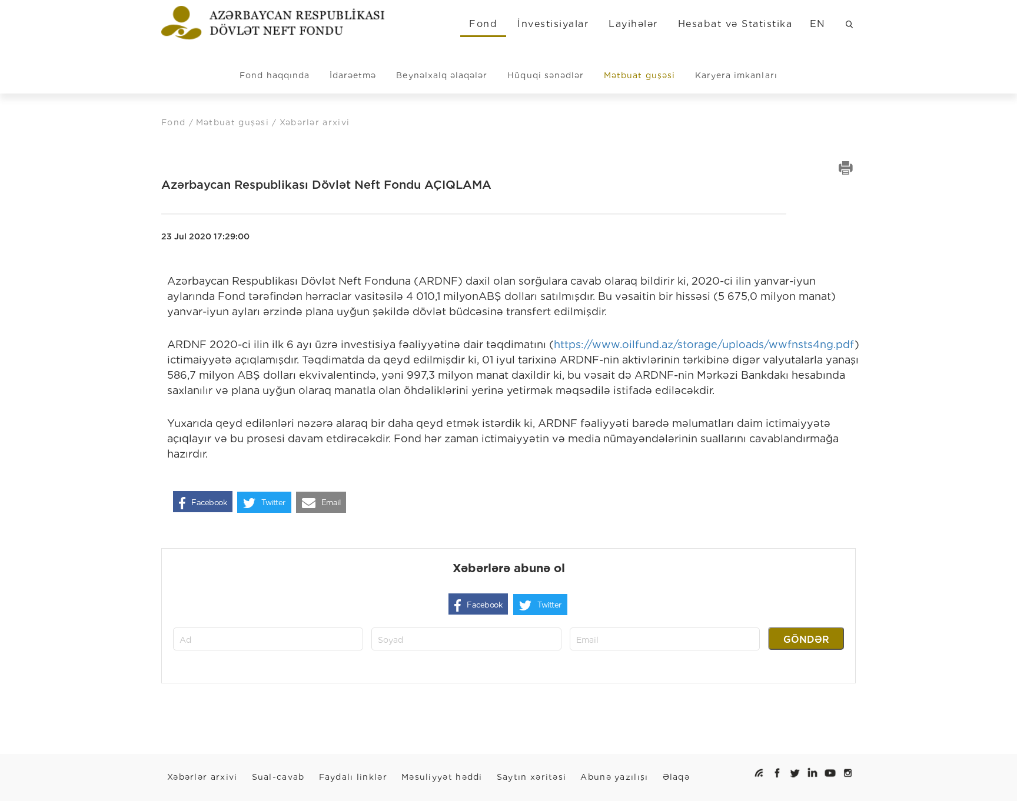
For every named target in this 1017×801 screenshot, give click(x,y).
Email (331, 502)
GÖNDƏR (806, 639)
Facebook (209, 502)
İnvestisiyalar (553, 23)
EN (818, 23)
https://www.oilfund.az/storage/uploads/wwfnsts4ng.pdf (704, 344)
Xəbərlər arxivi (202, 777)
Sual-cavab (278, 777)
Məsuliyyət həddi (442, 777)
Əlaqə (676, 777)
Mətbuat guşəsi (639, 75)
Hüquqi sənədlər (545, 75)
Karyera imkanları (736, 75)
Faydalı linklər (353, 777)
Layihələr (633, 23)
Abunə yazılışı (614, 777)
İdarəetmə (353, 75)
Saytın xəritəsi (532, 777)
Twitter (273, 502)
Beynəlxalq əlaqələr (441, 75)
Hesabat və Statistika (735, 23)
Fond (483, 23)
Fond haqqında (275, 75)
